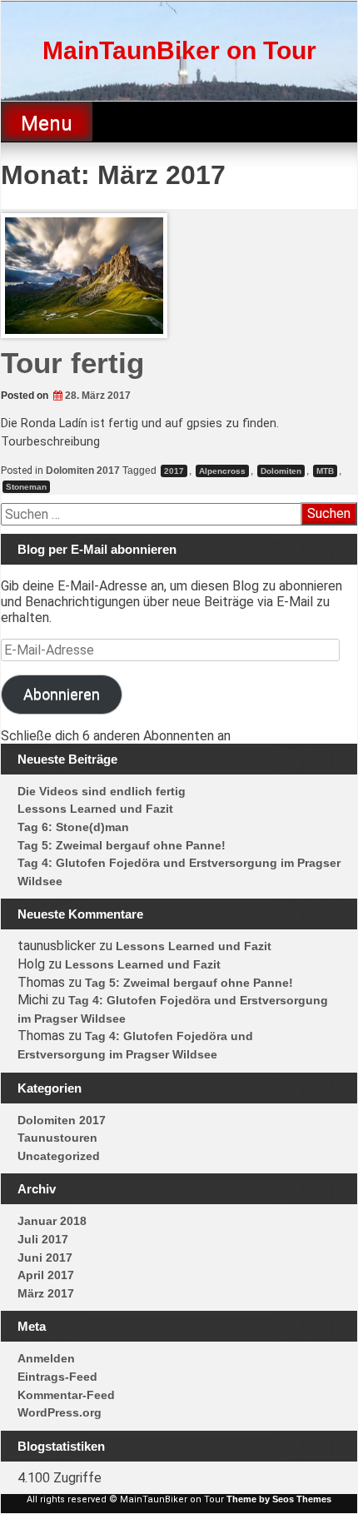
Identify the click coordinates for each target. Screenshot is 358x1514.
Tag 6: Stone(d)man (73, 827)
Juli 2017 (42, 1239)
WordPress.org (59, 1412)
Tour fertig (72, 362)
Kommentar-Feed (66, 1395)
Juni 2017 (44, 1257)
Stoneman (26, 486)
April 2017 (45, 1275)
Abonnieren (61, 694)
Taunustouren (57, 1137)
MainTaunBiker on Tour (179, 50)
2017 (174, 471)
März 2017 (45, 1293)
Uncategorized (58, 1156)
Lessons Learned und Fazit (95, 808)
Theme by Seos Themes (278, 1499)
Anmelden (46, 1358)
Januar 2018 (52, 1221)
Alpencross (222, 471)
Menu (46, 123)
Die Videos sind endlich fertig (101, 791)
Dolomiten (281, 471)
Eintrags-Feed (57, 1376)
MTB (325, 471)
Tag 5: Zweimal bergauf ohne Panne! (121, 845)
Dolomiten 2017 (83, 470)
